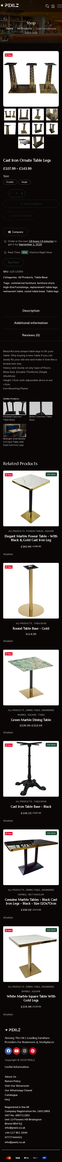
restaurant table (13, 291)
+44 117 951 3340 (16, 1132)
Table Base (41, 277)
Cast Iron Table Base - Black (31, 806)
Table (41, 714)
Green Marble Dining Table (31, 720)
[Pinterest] (32, 1051)
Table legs (52, 291)
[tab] (31, 311)
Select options (31, 701)
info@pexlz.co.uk (15, 1142)
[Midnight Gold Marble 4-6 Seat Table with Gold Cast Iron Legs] (14, 430)
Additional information (31, 323)
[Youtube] (16, 1051)
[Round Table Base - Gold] (31, 591)
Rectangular (36, 894)
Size (6, 176)
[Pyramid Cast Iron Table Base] (14, 408)
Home (9, 28)
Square (49, 531)
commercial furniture (23, 283)
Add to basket (33, 203)
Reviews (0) (31, 335)
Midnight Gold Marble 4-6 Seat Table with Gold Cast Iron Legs (14, 441)
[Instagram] (24, 1051)
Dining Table (33, 710)
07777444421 (13, 1137)
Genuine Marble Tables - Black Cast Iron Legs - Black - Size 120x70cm (31, 901)
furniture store (45, 283)
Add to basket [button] (31, 522)
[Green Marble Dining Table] (31, 677)
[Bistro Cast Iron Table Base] (40, 408)
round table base (34, 291)
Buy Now (13, 262)
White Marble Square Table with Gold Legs (31, 998)
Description (31, 311)
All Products (24, 28)
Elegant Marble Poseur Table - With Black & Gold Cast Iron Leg (31, 538)
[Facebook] (8, 1051)
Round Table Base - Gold (31, 628)
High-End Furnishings (15, 287)
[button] (20, 216)
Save (10, 55)
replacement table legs (43, 287)
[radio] (10, 182)
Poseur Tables (34, 531)
